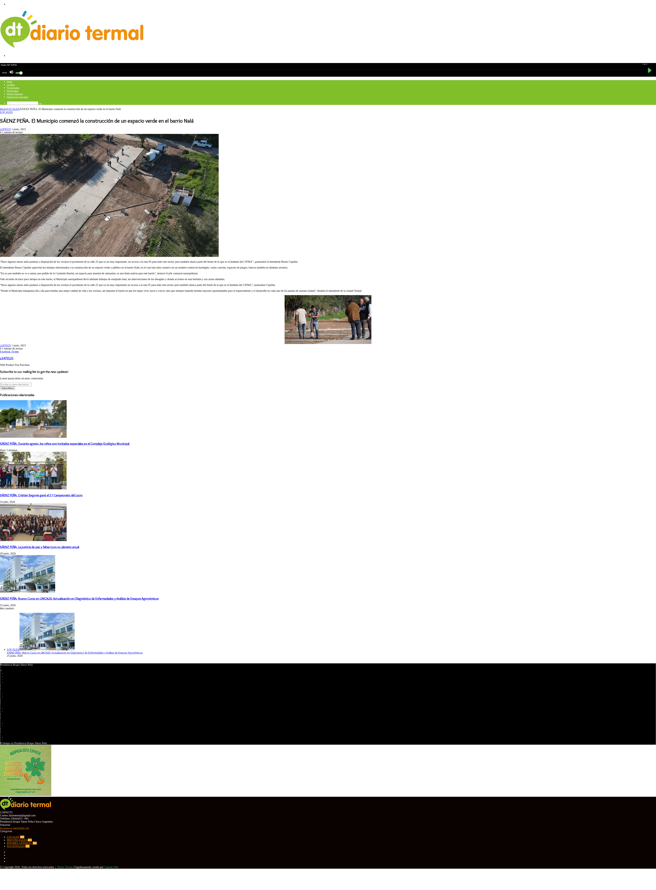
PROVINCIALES (17, 840)
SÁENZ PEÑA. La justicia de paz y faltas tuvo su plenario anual (39, 547)
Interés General (15, 93)
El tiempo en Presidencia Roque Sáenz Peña (23, 743)
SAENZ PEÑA (19, 828)
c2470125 (5, 129)
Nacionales (12, 90)
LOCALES (13, 109)
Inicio (9, 81)
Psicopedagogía (6, 828)
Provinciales (13, 87)
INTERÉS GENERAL (19, 843)
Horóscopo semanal (17, 97)
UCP (27, 828)
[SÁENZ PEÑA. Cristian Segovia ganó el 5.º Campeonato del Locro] (33, 488)
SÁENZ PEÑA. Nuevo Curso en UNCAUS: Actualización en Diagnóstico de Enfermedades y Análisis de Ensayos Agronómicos (79, 599)
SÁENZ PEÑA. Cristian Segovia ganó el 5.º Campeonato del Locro (41, 495)
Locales (11, 84)
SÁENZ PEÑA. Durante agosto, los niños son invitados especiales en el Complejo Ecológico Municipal (64, 444)
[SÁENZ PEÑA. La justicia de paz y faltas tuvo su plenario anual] (33, 540)
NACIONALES (16, 846)
